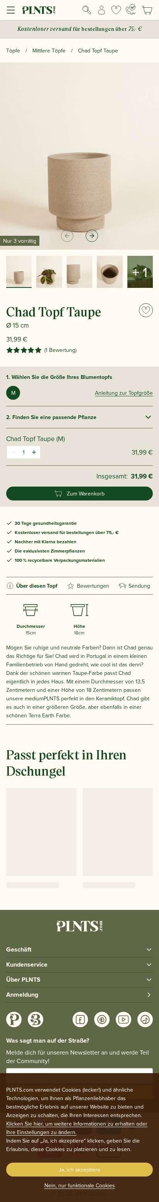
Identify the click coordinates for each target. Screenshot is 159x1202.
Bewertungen (93, 586)
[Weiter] (92, 236)
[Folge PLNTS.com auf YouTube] (123, 1019)
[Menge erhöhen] (34, 452)
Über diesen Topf (37, 586)
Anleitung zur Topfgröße (124, 393)
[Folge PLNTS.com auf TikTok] (145, 1019)
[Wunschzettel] (116, 10)
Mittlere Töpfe (49, 50)
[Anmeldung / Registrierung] (101, 10)
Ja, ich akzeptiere (79, 1169)
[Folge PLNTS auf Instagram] (14, 1019)
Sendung (139, 586)
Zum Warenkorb (86, 493)
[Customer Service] (131, 9)
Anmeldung (22, 994)
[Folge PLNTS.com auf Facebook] (80, 1019)
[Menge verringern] (13, 452)
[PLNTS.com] (38, 10)
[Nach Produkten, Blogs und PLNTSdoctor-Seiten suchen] (87, 10)
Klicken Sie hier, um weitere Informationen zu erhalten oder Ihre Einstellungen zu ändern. (76, 1128)
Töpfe (13, 50)
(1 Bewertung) (60, 350)
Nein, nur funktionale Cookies (79, 1185)
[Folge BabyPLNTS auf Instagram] (35, 1019)
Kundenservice (26, 964)
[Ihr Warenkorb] (147, 10)
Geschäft (18, 949)
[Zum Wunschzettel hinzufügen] (146, 310)
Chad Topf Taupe (98, 50)
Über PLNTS (23, 979)
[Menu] (10, 10)
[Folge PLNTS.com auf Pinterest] (102, 1019)
